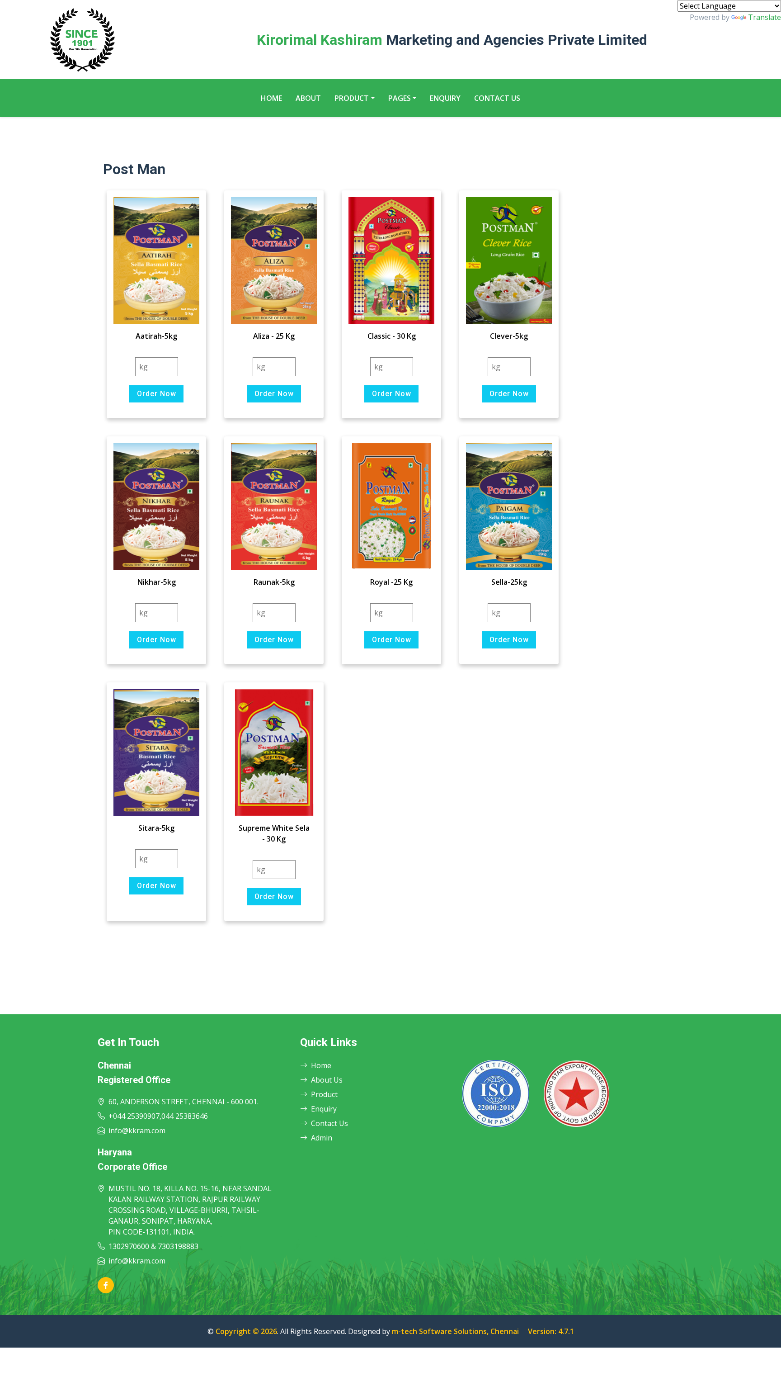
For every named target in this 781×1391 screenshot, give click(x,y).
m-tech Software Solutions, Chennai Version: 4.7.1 (483, 1331)
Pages (399, 98)
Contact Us (497, 98)
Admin (321, 1138)
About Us (327, 1080)
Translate (764, 17)
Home (271, 98)
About (308, 98)
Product (351, 98)
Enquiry (445, 98)
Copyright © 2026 (246, 1331)
